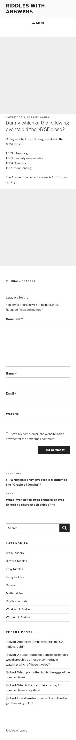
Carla (45, 117)
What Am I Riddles (18, 609)
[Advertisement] (38, 75)
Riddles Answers (16, 730)
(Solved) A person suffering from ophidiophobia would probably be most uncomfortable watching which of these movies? (37, 659)
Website (12, 414)
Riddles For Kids (16, 601)
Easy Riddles (14, 569)
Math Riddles (15, 593)
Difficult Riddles (16, 561)
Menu (40, 23)
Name (11, 373)
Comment (14, 319)
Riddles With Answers (25, 9)
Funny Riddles (15, 577)
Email (11, 393)
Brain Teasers (23, 281)
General (11, 585)
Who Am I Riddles (18, 617)
